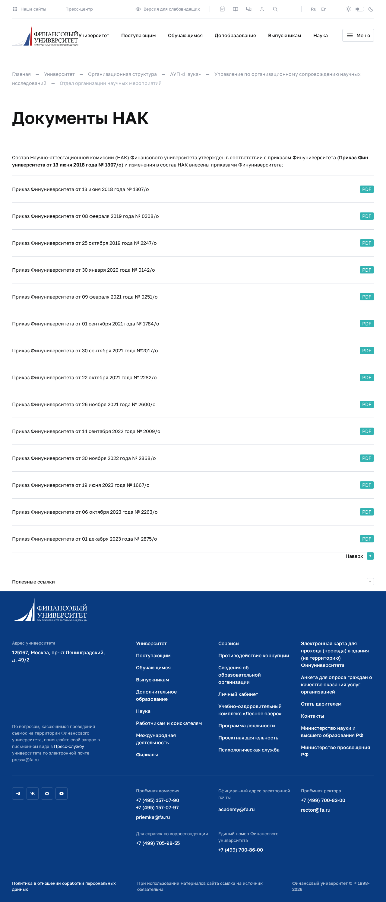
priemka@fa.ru (153, 817)
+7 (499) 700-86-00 (240, 850)
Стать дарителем (321, 704)
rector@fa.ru (316, 810)
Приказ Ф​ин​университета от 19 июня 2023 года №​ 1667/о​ (81, 485)
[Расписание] (222, 9)
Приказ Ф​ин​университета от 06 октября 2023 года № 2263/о (85, 512)
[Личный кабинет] (262, 9)
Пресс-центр (79, 8)
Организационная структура (122, 74)
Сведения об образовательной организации (239, 674)
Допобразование (235, 35)
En (323, 8)
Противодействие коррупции (253, 655)
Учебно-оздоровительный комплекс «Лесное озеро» (250, 709)
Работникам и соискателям (169, 723)
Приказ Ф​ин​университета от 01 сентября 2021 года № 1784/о (85, 324)
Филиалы (147, 755)
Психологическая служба (249, 750)
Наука (320, 35)
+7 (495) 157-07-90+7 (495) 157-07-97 (157, 803)
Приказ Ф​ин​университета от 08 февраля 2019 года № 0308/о (85, 216)
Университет (93, 35)
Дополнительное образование (156, 695)
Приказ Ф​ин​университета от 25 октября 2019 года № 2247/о (84, 243)
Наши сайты (33, 8)
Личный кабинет (238, 694)
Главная (21, 74)
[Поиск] (275, 9)
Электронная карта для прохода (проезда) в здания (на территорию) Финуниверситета (335, 654)
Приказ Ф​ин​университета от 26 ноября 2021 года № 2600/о (84, 404)
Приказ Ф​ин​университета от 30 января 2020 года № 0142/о (83, 270)
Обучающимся (185, 35)
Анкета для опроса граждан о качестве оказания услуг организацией (336, 684)
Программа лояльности (246, 726)
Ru (313, 8)
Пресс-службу (69, 746)
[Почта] (289, 9)
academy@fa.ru (236, 809)
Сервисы (228, 643)
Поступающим (138, 35)
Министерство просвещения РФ (335, 751)
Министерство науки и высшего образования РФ (332, 731)
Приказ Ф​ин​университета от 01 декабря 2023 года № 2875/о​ (84, 539)
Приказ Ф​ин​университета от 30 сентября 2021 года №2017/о (85, 351)
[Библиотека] (236, 9)
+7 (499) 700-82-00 (323, 800)
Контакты (312, 716)
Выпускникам (284, 35)
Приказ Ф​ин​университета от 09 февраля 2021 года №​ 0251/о (85, 297)
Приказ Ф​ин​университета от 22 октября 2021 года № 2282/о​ (84, 377)
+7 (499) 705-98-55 (158, 843)
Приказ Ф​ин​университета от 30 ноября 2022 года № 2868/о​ (84, 458)
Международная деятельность (156, 738)
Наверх (354, 556)
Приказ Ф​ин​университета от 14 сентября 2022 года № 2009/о (86, 431)
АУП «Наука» (185, 74)
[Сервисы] (249, 9)
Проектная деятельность (248, 738)
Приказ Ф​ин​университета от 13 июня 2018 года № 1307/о (80, 189)
